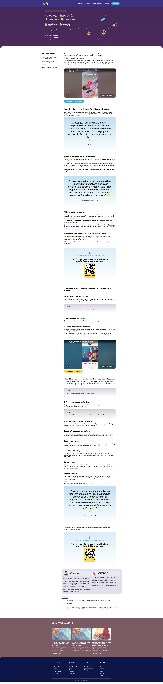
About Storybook (73, 666)
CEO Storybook (51, 25)
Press (70, 668)
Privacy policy (87, 669)
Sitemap (71, 669)
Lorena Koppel (66, 24)
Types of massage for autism (49, 67)
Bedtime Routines (97, 3)
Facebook (102, 669)
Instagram (102, 666)
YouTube (102, 668)
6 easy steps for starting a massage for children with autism (48, 63)
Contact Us (87, 666)
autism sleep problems (89, 226)
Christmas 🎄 (57, 666)
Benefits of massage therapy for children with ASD (49, 58)
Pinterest (102, 673)
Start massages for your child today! (74, 101)
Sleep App (71, 671)
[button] (80, 3)
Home (47, 11)
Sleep (87, 3)
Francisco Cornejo (52, 24)
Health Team (72, 673)
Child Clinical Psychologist (69, 25)
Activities (79, 3)
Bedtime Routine (58, 671)
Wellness (107, 3)
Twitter (101, 671)
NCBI (89, 144)
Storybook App (87, 301)
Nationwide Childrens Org (90, 200)
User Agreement (88, 668)
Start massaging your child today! (73, 371)
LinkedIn (102, 675)
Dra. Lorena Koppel (90, 516)
